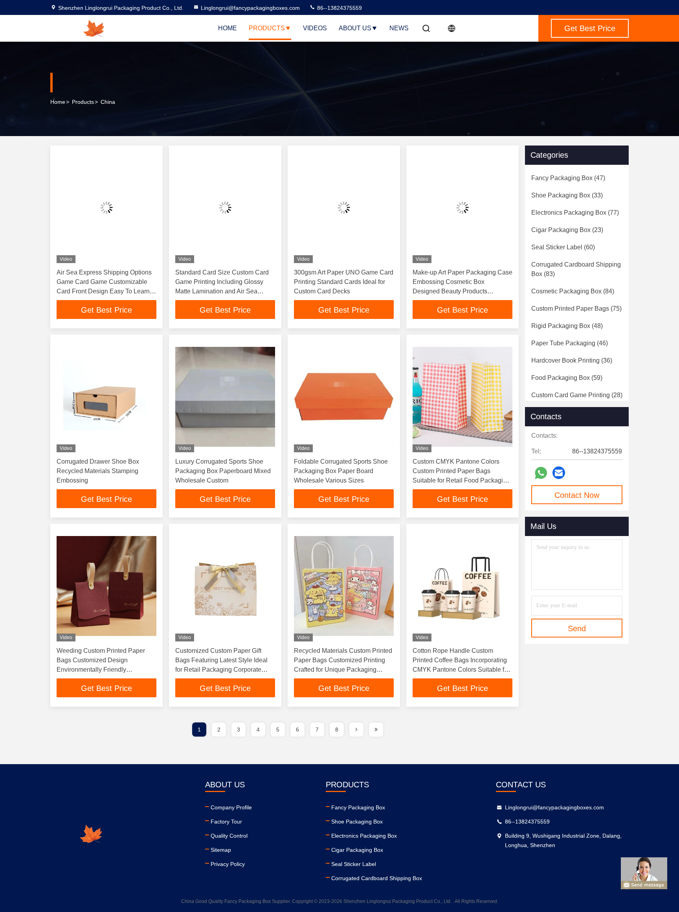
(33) (567, 195)
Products (267, 28)
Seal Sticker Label (353, 864)
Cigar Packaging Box (357, 850)
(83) (576, 269)
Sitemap (221, 850)
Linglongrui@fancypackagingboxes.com (250, 8)
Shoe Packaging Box (357, 821)
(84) (572, 291)
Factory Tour (226, 821)
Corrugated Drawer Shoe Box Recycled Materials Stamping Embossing (98, 471)
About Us (355, 28)
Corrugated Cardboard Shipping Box (376, 878)
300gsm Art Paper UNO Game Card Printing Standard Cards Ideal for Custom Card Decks (343, 282)
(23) (567, 230)
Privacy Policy (228, 864)
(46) (569, 343)
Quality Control (229, 836)
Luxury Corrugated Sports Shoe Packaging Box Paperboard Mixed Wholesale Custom (223, 471)
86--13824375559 (339, 8)
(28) (576, 395)
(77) (575, 212)
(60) (563, 247)
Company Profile (231, 807)
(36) (571, 360)
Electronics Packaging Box (364, 836)
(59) (566, 377)
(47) (568, 178)
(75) (576, 308)
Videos (315, 28)
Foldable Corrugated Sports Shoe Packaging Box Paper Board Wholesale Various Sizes (341, 471)
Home (227, 28)
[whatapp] (541, 473)
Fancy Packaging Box (358, 807)
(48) (567, 325)
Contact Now (576, 495)
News (399, 28)
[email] (559, 473)
